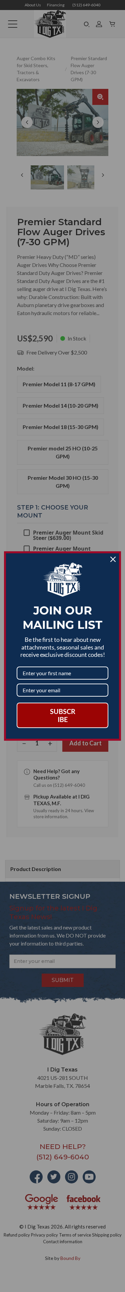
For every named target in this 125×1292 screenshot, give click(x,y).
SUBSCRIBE (62, 715)
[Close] (113, 559)
